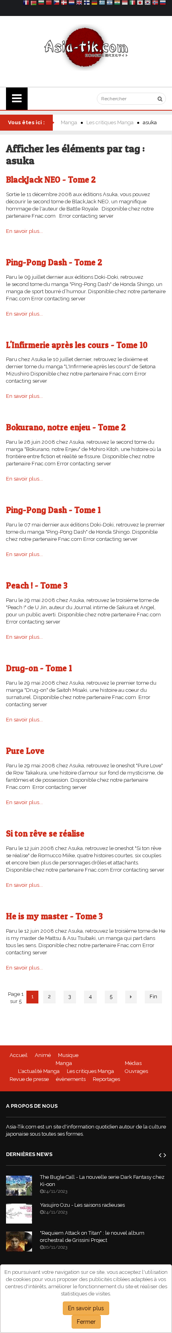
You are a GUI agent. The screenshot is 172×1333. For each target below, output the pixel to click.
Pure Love (25, 751)
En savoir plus (86, 1308)
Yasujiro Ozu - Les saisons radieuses (82, 1205)
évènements (71, 1079)
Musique (68, 1055)
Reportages (106, 1079)
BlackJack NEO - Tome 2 (51, 180)
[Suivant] (131, 997)
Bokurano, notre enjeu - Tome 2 (66, 427)
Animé (43, 1055)
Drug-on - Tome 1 (39, 668)
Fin (153, 996)
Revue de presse (29, 1079)
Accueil (19, 1055)
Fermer (86, 1322)
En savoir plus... (24, 231)
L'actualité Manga (39, 1071)
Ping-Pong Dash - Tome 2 (54, 262)
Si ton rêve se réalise (45, 833)
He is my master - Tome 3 (54, 916)
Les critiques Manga (110, 122)
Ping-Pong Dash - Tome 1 (53, 510)
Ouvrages (136, 1071)
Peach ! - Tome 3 (37, 585)
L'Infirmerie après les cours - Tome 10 (77, 345)
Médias (133, 1063)
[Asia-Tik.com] (86, 47)
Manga (69, 122)
